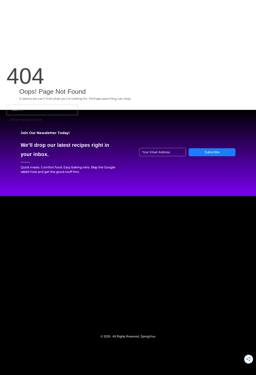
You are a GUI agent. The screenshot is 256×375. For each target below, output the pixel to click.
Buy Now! (235, 6)
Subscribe (212, 152)
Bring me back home (26, 120)
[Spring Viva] (26, 16)
